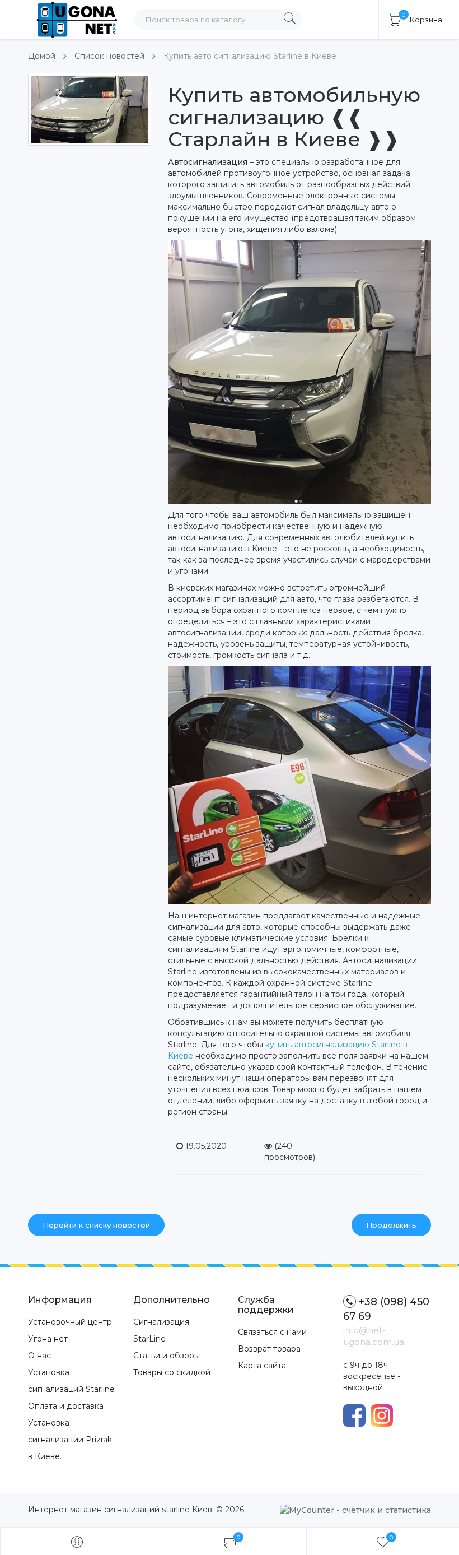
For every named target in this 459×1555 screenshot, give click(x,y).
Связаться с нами (272, 1332)
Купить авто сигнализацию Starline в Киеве (249, 56)
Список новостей (109, 56)
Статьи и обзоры (166, 1355)
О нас (39, 1355)
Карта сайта (262, 1366)
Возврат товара (269, 1349)
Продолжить (391, 1224)
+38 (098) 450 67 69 (386, 1309)
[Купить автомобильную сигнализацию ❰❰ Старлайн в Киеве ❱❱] (89, 109)
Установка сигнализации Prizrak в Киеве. (70, 1439)
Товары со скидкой (171, 1372)
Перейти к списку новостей (96, 1224)
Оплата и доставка (66, 1406)
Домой (41, 56)
